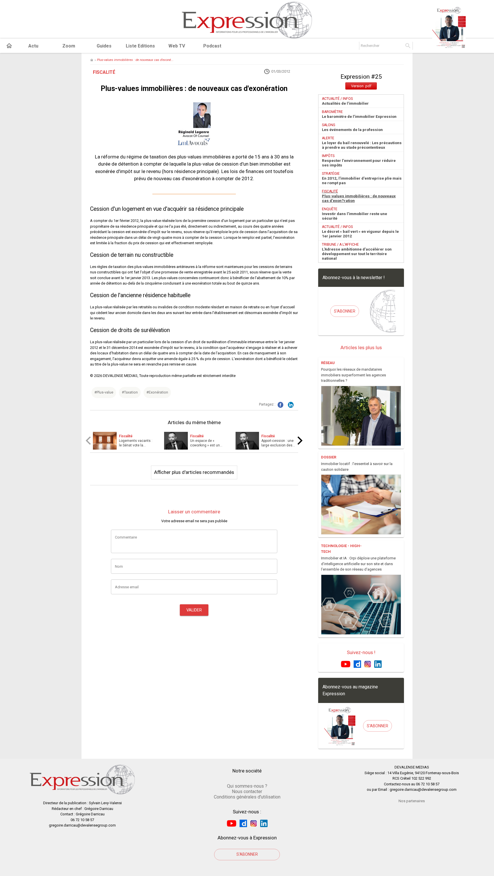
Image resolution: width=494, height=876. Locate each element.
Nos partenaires (412, 801)
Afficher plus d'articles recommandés (194, 472)
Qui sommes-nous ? (247, 786)
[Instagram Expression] (367, 664)
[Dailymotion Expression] (357, 664)
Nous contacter (247, 791)
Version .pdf (361, 86)
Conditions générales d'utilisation (247, 797)
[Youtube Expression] (345, 664)
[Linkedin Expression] (378, 664)
